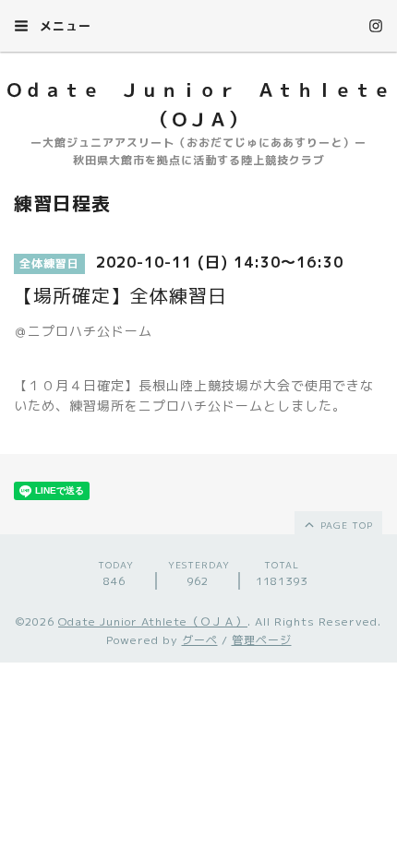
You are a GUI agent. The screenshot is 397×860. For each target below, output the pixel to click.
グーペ (200, 640)
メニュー (63, 26)
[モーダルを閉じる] (198, 430)
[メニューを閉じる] (198, 430)
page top (345, 525)
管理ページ (262, 640)
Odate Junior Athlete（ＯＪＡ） (152, 621)
